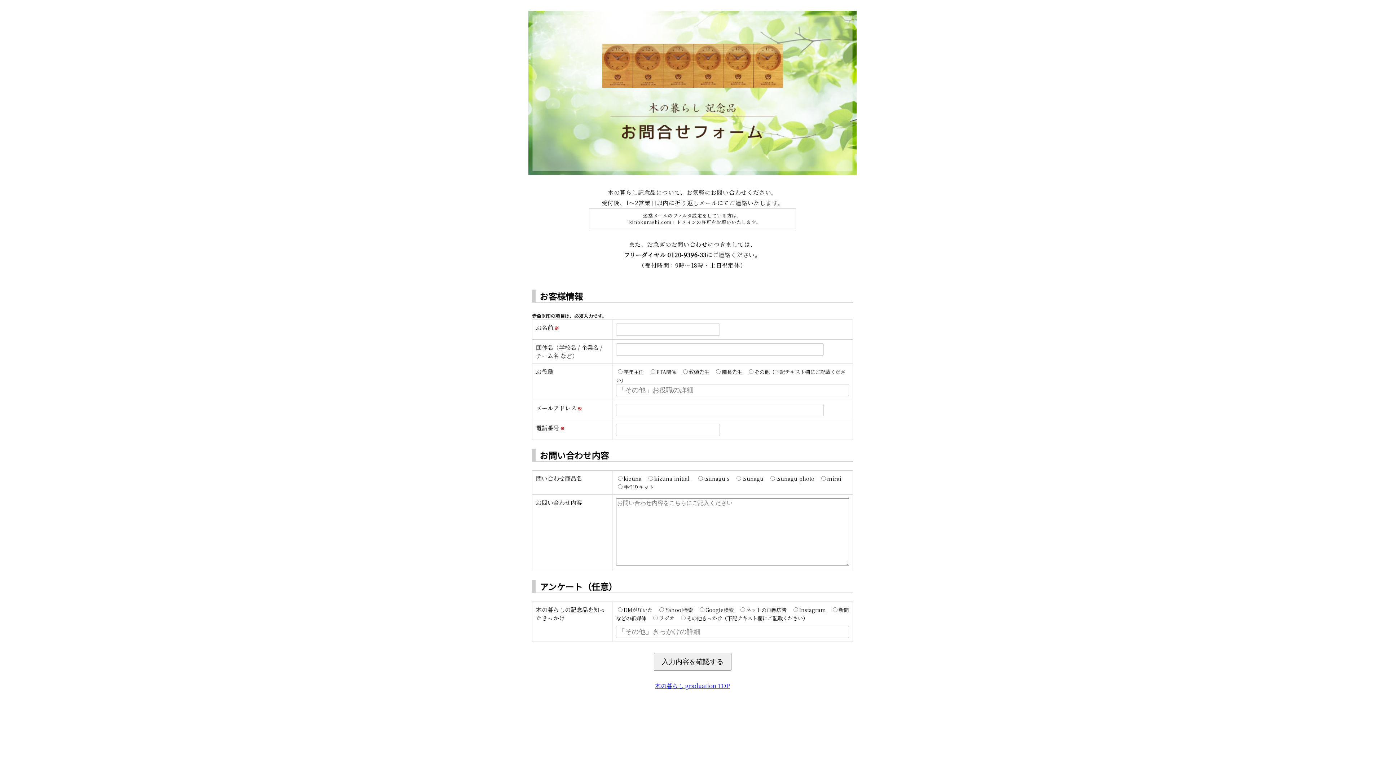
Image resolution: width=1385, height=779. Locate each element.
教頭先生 (699, 371)
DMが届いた (638, 609)
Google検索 (719, 609)
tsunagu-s (717, 478)
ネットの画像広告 (766, 609)
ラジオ (666, 618)
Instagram (812, 609)
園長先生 (732, 371)
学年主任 (634, 371)
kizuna (633, 478)
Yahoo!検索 (679, 609)
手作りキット (639, 486)
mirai (834, 478)
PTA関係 (666, 371)
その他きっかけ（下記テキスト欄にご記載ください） (747, 618)
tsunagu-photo (795, 478)
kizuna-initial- (672, 478)
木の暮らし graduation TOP (692, 686)
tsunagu (753, 478)
